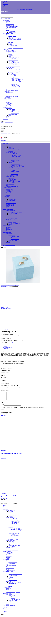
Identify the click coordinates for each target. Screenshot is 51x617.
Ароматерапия (9, 108)
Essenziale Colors (15, 113)
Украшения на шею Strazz (14, 66)
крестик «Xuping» (15, 171)
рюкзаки (8, 194)
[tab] (26, 346)
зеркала (7, 116)
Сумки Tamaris (9, 104)
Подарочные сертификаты (12, 26)
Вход (2, 131)
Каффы (10, 54)
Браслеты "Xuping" (15, 69)
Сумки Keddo (9, 103)
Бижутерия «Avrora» (10, 144)
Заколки (10, 43)
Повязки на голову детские (12, 96)
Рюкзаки (8, 102)
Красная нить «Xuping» (16, 165)
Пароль (3, 128)
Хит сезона (5, 119)
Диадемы (10, 42)
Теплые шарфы (11, 31)
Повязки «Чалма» (10, 205)
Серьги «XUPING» (12, 153)
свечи (9, 241)
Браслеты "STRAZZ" (13, 60)
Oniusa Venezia (11, 109)
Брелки (7, 93)
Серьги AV (10, 146)
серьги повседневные (16, 155)
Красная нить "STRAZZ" (14, 62)
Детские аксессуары (10, 34)
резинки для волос (12, 46)
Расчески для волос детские (14, 38)
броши (7, 185)
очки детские (9, 95)
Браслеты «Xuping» (15, 164)
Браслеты (10, 68)
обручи (10, 216)
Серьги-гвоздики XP (16, 81)
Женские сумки (9, 99)
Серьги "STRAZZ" (12, 64)
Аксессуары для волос (8, 33)
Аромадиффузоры (12, 114)
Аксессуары (6, 20)
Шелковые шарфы (12, 199)
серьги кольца (14, 159)
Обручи (10, 44)
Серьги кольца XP (15, 78)
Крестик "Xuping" (15, 85)
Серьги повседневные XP (17, 79)
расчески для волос (12, 45)
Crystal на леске (14, 84)
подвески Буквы (15, 172)
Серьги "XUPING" (12, 74)
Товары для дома (7, 107)
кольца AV (10, 55)
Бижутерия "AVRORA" (11, 51)
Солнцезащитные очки (11, 27)
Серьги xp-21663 (4, 329)
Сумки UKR (8, 105)
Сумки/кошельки (7, 98)
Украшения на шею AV (13, 57)
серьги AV (10, 56)
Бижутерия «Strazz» (10, 176)
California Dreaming (15, 111)
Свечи (9, 115)
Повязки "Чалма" (10, 24)
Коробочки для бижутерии (12, 90)
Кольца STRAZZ (12, 61)
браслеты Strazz (12, 179)
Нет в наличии (6, 97)
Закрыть (2, 502)
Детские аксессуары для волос (13, 230)
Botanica (13, 110)
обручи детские (12, 37)
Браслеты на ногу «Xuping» (17, 166)
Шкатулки (8, 117)
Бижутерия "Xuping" (10, 67)
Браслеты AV (11, 52)
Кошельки (8, 101)
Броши (7, 89)
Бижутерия (5, 49)
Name (2, 402)
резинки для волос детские (14, 39)
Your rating (3, 390)
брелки (7, 228)
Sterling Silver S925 (10, 50)
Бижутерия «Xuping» (10, 152)
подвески (13, 170)
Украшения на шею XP (13, 82)
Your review (4, 400)
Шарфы (7, 30)
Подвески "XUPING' (16, 86)
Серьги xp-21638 (4, 307)
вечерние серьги (15, 160)
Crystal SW (13, 75)
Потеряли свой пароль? (6, 133)
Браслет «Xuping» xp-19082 (8, 496)
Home (2, 286)
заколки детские (12, 36)
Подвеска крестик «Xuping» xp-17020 (11, 453)
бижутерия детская (10, 92)
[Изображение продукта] (25, 449)
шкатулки (8, 242)
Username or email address (7, 126)
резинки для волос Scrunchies (15, 212)
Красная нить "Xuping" (16, 70)
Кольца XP (10, 73)
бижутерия (8, 227)
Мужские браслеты (12, 63)
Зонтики (8, 21)
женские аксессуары (10, 40)
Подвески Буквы (15, 87)
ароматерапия (9, 233)
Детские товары (6, 91)
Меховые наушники (10, 22)
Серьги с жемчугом (15, 80)
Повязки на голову (10, 25)
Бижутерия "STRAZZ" (11, 58)
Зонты (7, 206)
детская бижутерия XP (13, 72)
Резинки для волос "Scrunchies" (15, 48)
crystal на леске (14, 174)
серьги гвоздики (15, 157)
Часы (7, 28)
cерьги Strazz (11, 178)
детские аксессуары (10, 219)
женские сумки (9, 189)
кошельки (8, 195)
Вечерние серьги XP (15, 76)
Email (2, 404)
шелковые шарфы (12, 32)
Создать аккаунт (6, 123)
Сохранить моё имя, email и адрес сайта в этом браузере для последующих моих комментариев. (23, 407)
